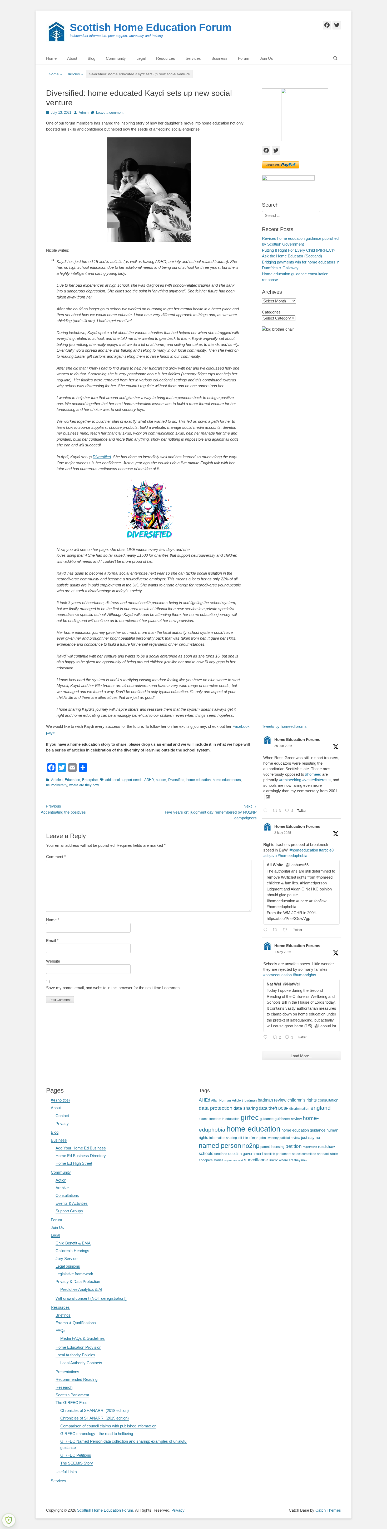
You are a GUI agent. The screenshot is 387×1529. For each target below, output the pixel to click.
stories (218, 1160)
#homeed (313, 774)
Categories (271, 312)
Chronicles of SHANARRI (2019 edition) (94, 1418)
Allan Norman (221, 1100)
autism (161, 780)
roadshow (326, 1146)
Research (64, 1387)
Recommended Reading (76, 1379)
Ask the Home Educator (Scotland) (292, 256)
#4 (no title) (60, 1100)
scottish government (245, 1153)
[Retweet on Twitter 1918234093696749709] (276, 930)
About (72, 58)
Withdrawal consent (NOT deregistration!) (91, 1298)
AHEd (204, 1100)
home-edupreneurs (227, 780)
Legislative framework (74, 1274)
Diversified (102, 457)
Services (193, 58)
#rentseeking (290, 780)
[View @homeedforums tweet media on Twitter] (268, 797)
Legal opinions (68, 1266)
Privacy (62, 1123)
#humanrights (304, 975)
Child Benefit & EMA (73, 1243)
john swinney (269, 1137)
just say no (310, 1137)
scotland (220, 1154)
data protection (215, 1108)
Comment (56, 856)
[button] (295, 114)
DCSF (283, 1108)
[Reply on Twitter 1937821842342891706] (266, 811)
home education (198, 780)
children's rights (302, 1100)
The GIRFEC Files (71, 1402)
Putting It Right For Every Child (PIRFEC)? (298, 250)
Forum (243, 58)
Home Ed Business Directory (81, 1155)
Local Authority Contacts (81, 1363)
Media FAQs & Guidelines (82, 1338)
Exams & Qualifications (76, 1323)
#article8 (326, 850)
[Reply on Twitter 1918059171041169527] (266, 1037)
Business (219, 58)
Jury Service (66, 1258)
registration (310, 1146)
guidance (267, 1119)
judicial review (290, 1137)
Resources (165, 58)
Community (116, 58)
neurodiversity (56, 785)
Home (51, 58)
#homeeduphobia (292, 855)
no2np (250, 1145)
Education (72, 780)
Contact (62, 1115)
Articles (75, 74)
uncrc (273, 1160)
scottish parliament (277, 1154)
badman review (272, 1100)
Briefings (63, 1315)
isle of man (251, 1137)
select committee (304, 1154)
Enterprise (90, 780)
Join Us (266, 58)
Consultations (67, 1195)
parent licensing (272, 1147)
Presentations (67, 1371)
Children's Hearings (72, 1250)
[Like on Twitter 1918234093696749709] (286, 930)
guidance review (288, 1119)
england (320, 1108)
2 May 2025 (282, 833)
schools (206, 1153)
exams (203, 1118)
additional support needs (123, 780)
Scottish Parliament (72, 1395)
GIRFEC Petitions (75, 1455)
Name (52, 920)
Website (53, 961)
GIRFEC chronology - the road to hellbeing (96, 1433)
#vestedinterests (316, 780)
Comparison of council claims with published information (108, 1426)
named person (220, 1145)
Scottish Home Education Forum (151, 27)
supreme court (233, 1160)
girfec (250, 1117)
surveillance (256, 1159)
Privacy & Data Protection (78, 1281)
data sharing (246, 1108)
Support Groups (69, 1211)
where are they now (84, 785)
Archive (62, 1188)
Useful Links (66, 1472)
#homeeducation (304, 850)
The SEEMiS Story (76, 1463)
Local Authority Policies (75, 1355)
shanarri (323, 1154)
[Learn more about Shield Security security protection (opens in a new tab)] (8, 1520)
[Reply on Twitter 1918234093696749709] (266, 930)
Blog (91, 58)
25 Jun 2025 (283, 746)
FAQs (61, 1330)
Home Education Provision (78, 1347)
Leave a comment (109, 112)
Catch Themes (328, 1510)
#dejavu (270, 855)
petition (293, 1146)
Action (61, 1180)
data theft (268, 1108)
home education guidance (303, 1130)
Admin (83, 112)
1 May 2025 (282, 952)
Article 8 (238, 1100)
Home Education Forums (297, 739)
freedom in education (224, 1118)
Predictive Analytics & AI (81, 1289)
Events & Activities (72, 1203)
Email (52, 940)
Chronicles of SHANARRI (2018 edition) (94, 1410)
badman (251, 1100)
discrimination (299, 1108)
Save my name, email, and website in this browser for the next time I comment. (114, 987)
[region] (301, 114)
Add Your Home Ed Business (81, 1148)
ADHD (149, 780)
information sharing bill (225, 1137)
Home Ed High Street (74, 1163)
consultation (328, 1100)
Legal (141, 58)
